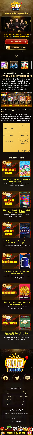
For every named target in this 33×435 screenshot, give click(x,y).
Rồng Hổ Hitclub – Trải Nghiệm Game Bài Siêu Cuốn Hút (16, 303)
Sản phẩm (8, 404)
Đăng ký (9, 399)
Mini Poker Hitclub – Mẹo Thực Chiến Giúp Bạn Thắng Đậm (16, 242)
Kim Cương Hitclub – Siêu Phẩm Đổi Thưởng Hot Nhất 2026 (16, 211)
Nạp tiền (9, 391)
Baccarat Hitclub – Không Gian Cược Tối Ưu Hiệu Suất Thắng (16, 334)
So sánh (24, 399)
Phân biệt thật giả (24, 396)
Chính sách (24, 404)
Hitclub (3, 79)
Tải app (9, 396)
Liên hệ (8, 402)
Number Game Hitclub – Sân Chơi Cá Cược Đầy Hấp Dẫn (16, 180)
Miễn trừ (24, 402)
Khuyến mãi (24, 391)
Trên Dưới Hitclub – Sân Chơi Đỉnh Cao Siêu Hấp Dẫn (16, 272)
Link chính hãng (24, 393)
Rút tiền (9, 393)
